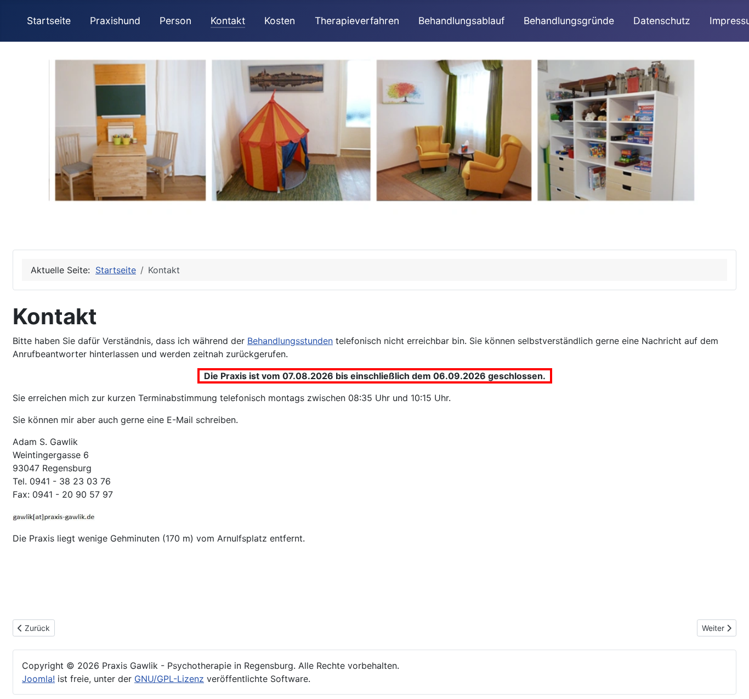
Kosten (279, 20)
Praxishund (115, 20)
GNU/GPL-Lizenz (169, 678)
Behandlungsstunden (290, 340)
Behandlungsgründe (569, 20)
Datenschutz (661, 20)
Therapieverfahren (357, 20)
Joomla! (38, 678)
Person (175, 20)
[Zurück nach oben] (729, 678)
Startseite (49, 20)
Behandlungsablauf (461, 20)
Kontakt (228, 20)
